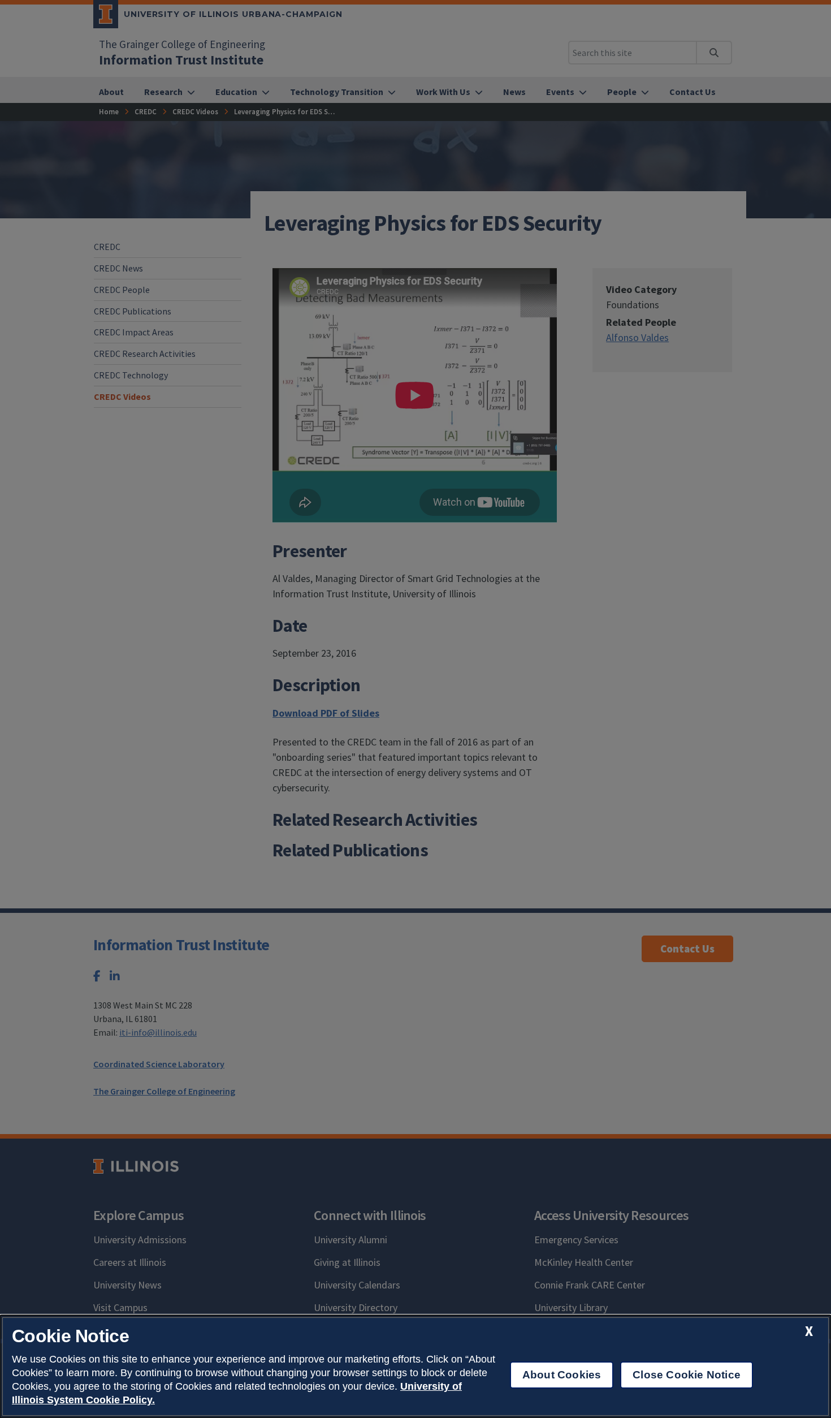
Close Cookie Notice (687, 1375)
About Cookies (561, 1375)
